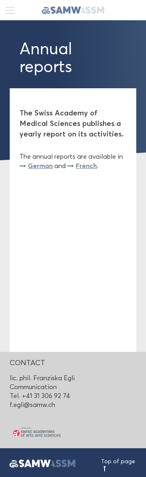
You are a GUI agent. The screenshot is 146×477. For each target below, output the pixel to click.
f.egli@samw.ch (32, 405)
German (40, 166)
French (86, 166)
